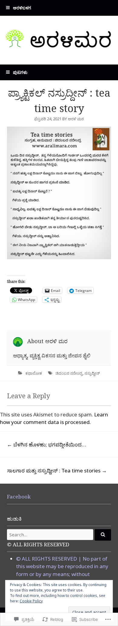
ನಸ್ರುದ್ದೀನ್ (92, 373)
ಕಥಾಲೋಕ (33, 373)
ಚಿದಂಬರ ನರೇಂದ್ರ (69, 373)
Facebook (19, 496)
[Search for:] (59, 534)
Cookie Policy (31, 601)
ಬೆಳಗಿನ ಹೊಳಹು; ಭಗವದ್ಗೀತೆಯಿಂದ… (46, 444)
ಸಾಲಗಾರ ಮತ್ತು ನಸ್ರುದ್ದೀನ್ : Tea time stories (57, 470)
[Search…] (103, 535)
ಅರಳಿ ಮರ (76, 118)
